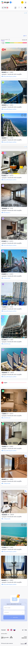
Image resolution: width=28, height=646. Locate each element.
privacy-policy (4, 633)
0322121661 (24, 637)
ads (24, 12)
